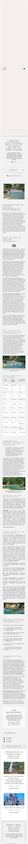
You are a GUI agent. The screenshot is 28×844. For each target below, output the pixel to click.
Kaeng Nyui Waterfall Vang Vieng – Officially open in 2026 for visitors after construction (14, 779)
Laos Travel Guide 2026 (14, 808)
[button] (24, 68)
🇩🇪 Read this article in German (14, 175)
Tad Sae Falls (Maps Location (16, 249)
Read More (14, 788)
